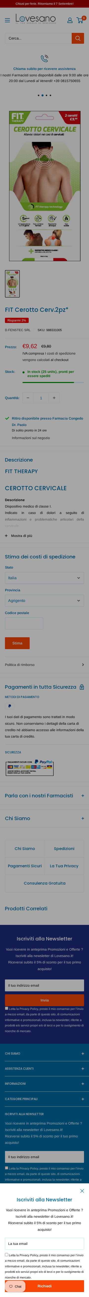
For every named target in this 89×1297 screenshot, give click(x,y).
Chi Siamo (25, 848)
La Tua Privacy (64, 866)
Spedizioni (64, 848)
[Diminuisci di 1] (28, 398)
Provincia (12, 590)
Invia (45, 1000)
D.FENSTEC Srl (17, 330)
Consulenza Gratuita (45, 883)
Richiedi (45, 1286)
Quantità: (12, 398)
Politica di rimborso (20, 665)
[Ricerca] (78, 38)
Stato (9, 567)
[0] (80, 20)
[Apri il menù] (7, 20)
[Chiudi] (82, 1190)
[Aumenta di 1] (54, 398)
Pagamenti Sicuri (25, 866)
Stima (17, 643)
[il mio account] (69, 20)
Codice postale (17, 613)
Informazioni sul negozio (31, 438)
